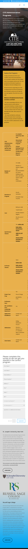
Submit (21, 421)
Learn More (7, 470)
